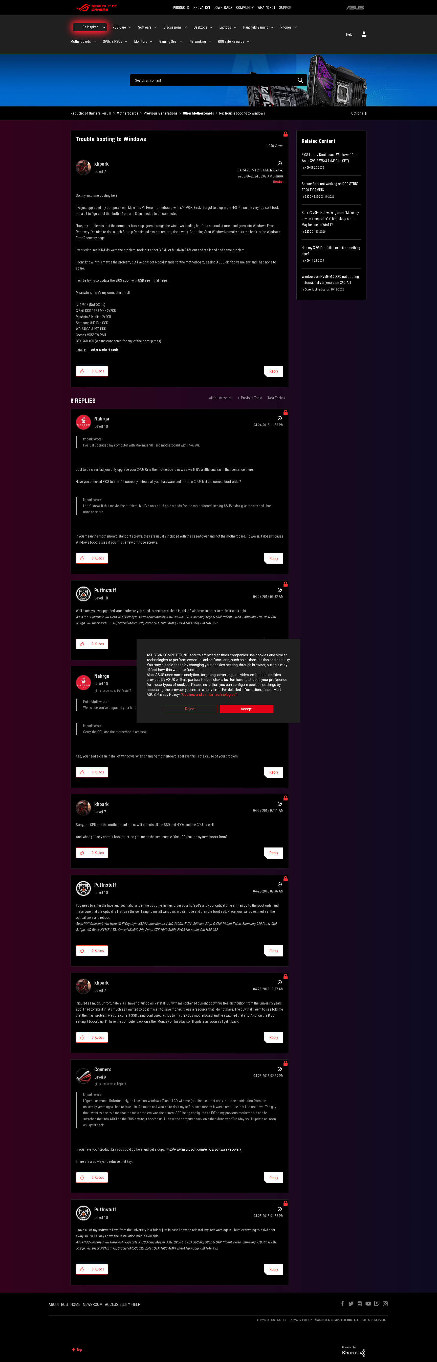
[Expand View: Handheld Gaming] (272, 27)
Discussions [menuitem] (173, 27)
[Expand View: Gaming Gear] (181, 41)
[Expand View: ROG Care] (129, 27)
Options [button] (357, 113)
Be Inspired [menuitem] (90, 27)
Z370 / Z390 (312, 196)
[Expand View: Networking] (209, 41)
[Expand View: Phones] (295, 27)
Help (349, 34)
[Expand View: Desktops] (211, 27)
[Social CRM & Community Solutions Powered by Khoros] (353, 1351)
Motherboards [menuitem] (81, 41)
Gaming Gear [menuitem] (168, 41)
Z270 (308, 231)
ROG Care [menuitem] (119, 27)
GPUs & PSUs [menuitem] (112, 41)
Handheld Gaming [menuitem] (255, 27)
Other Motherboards (198, 113)
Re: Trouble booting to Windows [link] (242, 113)
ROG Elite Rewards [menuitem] (231, 41)
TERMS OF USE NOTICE (272, 1320)
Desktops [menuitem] (200, 27)
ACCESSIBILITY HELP (122, 1304)
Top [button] (79, 1350)
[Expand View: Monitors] (151, 41)
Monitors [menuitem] (140, 41)
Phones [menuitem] (286, 27)
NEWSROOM (92, 1304)
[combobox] (218, 80)
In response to (115, 691)
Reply (273, 371)
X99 (307, 167)
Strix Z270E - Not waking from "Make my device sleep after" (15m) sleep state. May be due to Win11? (330, 219)
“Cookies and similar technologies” (209, 695)
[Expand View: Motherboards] (94, 41)
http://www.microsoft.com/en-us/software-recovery (203, 1149)
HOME (75, 1304)
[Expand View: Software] (155, 27)
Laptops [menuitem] (225, 27)
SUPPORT (286, 8)
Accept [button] (247, 709)
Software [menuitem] (144, 27)
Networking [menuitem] (198, 41)
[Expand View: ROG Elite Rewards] (248, 41)
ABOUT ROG (58, 1304)
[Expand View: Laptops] (234, 27)
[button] (82, 371)
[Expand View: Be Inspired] (104, 27)
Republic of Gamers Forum (91, 113)
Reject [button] (190, 709)
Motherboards (127, 113)
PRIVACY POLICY (301, 1320)
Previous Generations (161, 113)
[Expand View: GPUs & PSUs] (125, 41)
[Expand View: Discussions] (185, 27)
